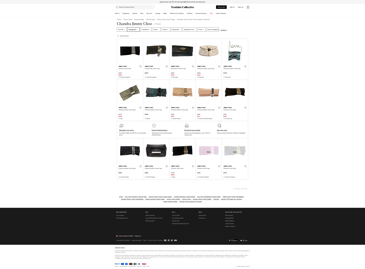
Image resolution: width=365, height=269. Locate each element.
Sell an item (221, 7)
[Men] (145, 13)
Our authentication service (154, 218)
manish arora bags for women (190, 201)
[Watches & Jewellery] (185, 13)
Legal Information (136, 240)
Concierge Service (122, 218)
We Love (149, 13)
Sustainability (229, 218)
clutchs (216, 199)
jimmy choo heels (173, 199)
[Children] (194, 13)
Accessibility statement (123, 240)
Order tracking (150, 215)
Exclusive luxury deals (192, 130)
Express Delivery (201, 13)
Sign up (240, 7)
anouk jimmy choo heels (202, 199)
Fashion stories (230, 226)
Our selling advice (177, 218)
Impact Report (229, 221)
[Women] (139, 13)
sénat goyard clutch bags (155, 199)
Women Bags (139, 19)
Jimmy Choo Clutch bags (166, 19)
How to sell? (176, 215)
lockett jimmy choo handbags (132, 199)
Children (190, 13)
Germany (139, 266)
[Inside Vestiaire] (227, 13)
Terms (145, 240)
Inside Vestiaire (221, 13)
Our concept (120, 215)
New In (117, 13)
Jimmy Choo (127, 19)
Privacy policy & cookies (155, 240)
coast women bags (170, 201)
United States (132, 266)
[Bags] (168, 13)
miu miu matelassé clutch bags (209, 197)
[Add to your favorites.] (140, 66)
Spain (144, 266)
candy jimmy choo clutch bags (160, 197)
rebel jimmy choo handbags (233, 197)
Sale (211, 13)
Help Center (202, 215)
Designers (126, 13)
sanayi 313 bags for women (231, 199)
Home (119, 19)
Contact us (202, 218)
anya (121, 197)
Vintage (157, 13)
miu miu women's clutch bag (136, 197)
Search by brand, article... (127, 7)
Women (134, 13)
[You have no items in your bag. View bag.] (248, 7)
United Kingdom (124, 266)
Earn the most (222, 130)
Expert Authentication (159, 130)
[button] (248, 7)
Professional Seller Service (180, 224)
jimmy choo (186, 199)
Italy (148, 266)
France (116, 266)
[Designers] (131, 13)
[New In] (121, 13)
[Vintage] (162, 13)
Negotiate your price (126, 130)
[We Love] (153, 13)
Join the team (229, 224)
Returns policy (150, 221)
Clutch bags (150, 19)
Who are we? (229, 215)
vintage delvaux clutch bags (184, 197)
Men (141, 13)
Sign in (232, 7)
